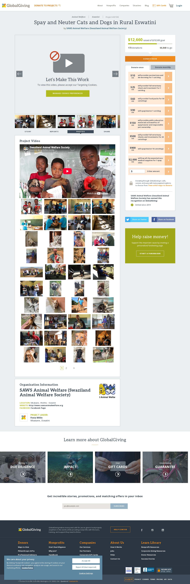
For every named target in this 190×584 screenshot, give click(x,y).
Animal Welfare (78, 17)
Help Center (120, 529)
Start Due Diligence (57, 547)
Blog (147, 5)
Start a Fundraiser (150, 253)
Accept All (86, 561)
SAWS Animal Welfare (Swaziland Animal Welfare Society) (96, 28)
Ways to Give (23, 547)
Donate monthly (163, 67)
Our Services (85, 547)
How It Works (116, 547)
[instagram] (152, 529)
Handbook (53, 555)
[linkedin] (163, 529)
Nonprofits (111, 5)
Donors (23, 543)
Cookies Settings (86, 573)
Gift (161, 5)
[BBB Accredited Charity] (150, 570)
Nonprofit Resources (150, 547)
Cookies (145, 579)
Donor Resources (148, 555)
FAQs (112, 555)
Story (28, 131)
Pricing (160, 579)
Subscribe (119, 506)
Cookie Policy (27, 568)
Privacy (138, 579)
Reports (54, 131)
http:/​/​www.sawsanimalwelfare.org (46, 405)
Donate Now (150, 59)
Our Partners (85, 551)
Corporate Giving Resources (153, 551)
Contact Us (115, 559)
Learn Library (151, 543)
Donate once (137, 67)
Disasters (137, 5)
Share (107, 131)
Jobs (112, 551)
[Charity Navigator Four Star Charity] (130, 570)
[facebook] (141, 529)
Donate (46, 5)
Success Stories (148, 559)
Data (170, 579)
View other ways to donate (160, 185)
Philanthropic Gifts (26, 551)
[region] (53, 568)
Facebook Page (38, 408)
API (165, 579)
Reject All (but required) (86, 567)
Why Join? (53, 551)
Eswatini (96, 17)
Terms (152, 579)
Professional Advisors (27, 555)
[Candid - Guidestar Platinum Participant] (138, 570)
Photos (80, 131)
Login (179, 5)
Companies (124, 5)
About (100, 5)
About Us (117, 543)
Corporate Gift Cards (89, 555)
